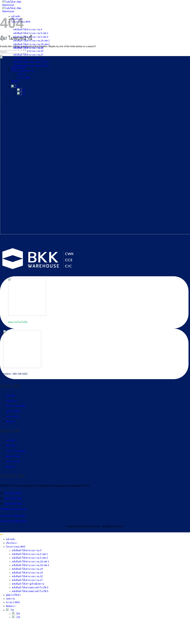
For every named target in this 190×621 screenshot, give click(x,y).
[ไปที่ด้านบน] (1, 534)
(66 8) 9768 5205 (13, 498)
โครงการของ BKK (15, 406)
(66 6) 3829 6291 (13, 504)
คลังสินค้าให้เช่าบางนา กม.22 (27, 576)
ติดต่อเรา (10, 421)
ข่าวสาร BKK (13, 602)
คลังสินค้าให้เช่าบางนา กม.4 (26, 550)
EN (18, 613)
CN (18, 617)
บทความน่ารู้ (12, 416)
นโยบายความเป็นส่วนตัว (13, 516)
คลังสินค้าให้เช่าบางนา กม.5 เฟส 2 (30, 558)
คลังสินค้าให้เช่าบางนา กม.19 (27, 569)
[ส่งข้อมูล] (1, 55)
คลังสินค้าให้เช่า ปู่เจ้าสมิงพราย (28, 584)
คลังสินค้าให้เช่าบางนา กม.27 (27, 580)
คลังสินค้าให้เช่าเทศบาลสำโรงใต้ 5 (30, 591)
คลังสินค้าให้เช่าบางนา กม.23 (27, 572)
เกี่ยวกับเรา (11, 401)
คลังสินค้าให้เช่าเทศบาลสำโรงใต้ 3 (30, 587)
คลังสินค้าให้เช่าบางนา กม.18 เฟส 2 (30, 565)
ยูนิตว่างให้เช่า (13, 411)
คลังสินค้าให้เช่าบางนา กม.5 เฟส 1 (30, 554)
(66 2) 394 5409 (12, 493)
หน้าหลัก (10, 395)
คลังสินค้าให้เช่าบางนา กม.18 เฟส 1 (30, 561)
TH (12, 610)
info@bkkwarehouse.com (13, 509)
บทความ (10, 598)
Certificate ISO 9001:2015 (13, 521)
